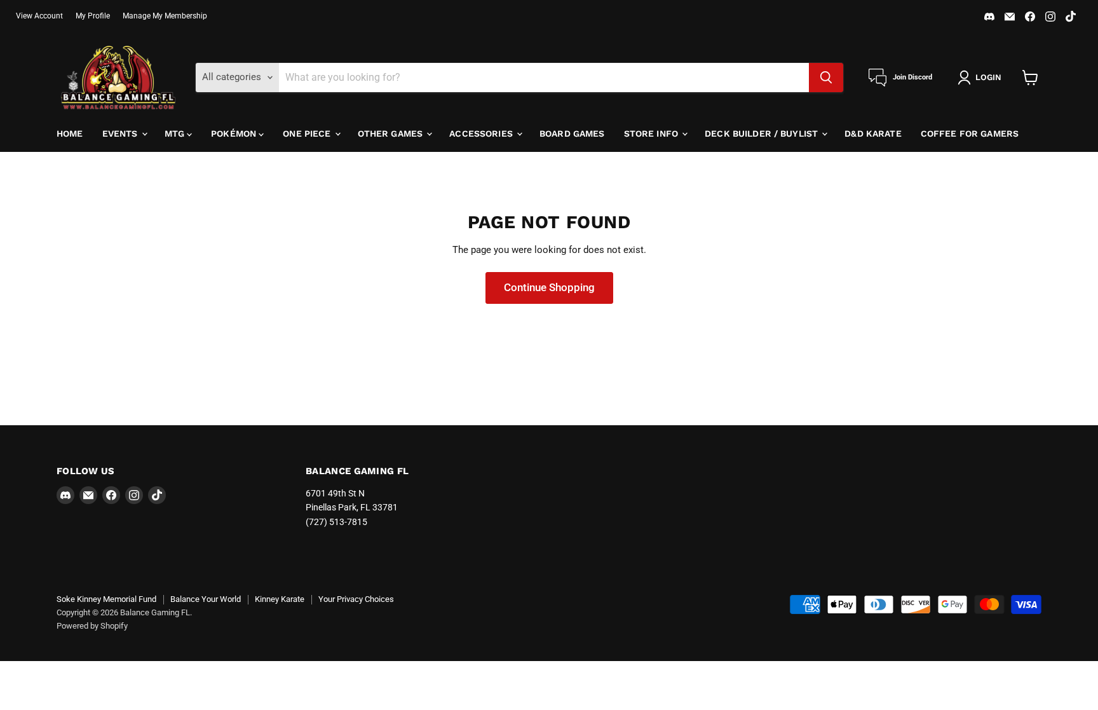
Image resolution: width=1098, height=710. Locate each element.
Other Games (392, 133)
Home (70, 133)
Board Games (572, 133)
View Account (39, 15)
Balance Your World (205, 599)
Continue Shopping (549, 287)
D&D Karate (872, 133)
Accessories (482, 133)
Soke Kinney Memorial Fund (106, 599)
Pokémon (235, 133)
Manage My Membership (165, 15)
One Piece (308, 133)
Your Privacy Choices (356, 599)
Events (121, 133)
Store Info (652, 133)
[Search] (826, 77)
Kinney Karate (279, 599)
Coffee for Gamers (970, 133)
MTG (176, 133)
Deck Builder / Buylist (762, 133)
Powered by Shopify (92, 626)
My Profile (93, 15)
